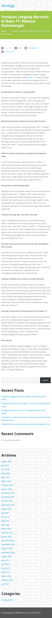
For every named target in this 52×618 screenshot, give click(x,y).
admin (20, 48)
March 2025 (6, 528)
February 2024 (7, 580)
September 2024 (8, 552)
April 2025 (5, 525)
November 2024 (8, 544)
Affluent (18, 613)
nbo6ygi (8, 5)
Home (3, 31)
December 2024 (7, 540)
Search (45, 380)
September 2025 (8, 505)
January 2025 (6, 536)
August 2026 (6, 461)
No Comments (9, 52)
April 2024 (5, 572)
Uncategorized (33, 48)
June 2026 (5, 469)
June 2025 (5, 517)
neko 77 (32, 77)
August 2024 (6, 556)
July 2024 (5, 560)
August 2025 (6, 509)
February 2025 (7, 532)
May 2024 (5, 568)
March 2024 (6, 576)
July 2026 (5, 465)
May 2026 (5, 473)
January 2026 (6, 489)
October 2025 (6, 501)
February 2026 (7, 485)
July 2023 (5, 584)
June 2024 (5, 564)
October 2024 (6, 548)
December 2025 (7, 493)
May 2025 (5, 521)
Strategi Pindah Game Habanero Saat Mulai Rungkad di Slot (25, 424)
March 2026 (6, 481)
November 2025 (8, 497)
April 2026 (5, 477)
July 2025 (5, 513)
